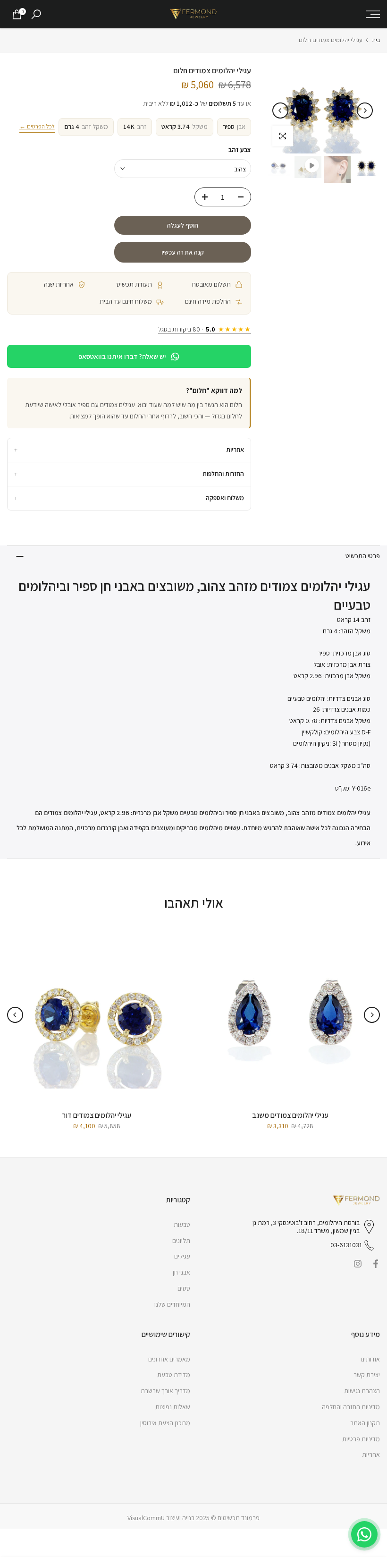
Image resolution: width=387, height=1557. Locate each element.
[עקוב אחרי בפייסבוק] (375, 1263)
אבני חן (181, 1272)
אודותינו (370, 1359)
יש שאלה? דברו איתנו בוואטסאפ (122, 356)
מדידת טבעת (173, 1374)
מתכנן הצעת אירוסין (165, 1423)
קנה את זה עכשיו (182, 252)
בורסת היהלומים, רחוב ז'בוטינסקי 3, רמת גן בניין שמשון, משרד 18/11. (306, 1227)
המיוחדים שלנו (172, 1304)
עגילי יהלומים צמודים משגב (290, 1115)
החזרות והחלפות (129, 473)
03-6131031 (346, 1245)
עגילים (182, 1256)
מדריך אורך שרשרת (165, 1391)
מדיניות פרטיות (361, 1439)
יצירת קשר (366, 1374)
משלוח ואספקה (129, 497)
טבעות (182, 1224)
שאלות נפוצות (172, 1407)
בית (376, 40)
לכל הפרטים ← (37, 126)
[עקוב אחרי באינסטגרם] (357, 1263)
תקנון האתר (365, 1423)
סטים (183, 1288)
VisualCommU (146, 1518)
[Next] (280, 110)
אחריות (129, 449)
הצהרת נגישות (362, 1391)
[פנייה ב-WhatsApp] (364, 1534)
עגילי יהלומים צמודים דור (96, 1115)
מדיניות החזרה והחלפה (351, 1407)
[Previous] (365, 110)
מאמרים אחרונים (169, 1359)
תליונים (181, 1240)
